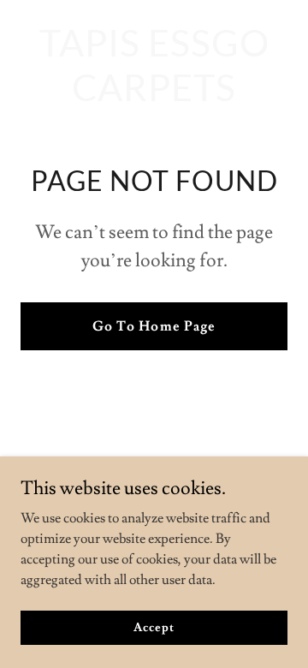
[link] (154, 96)
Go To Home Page (153, 326)
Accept (153, 627)
